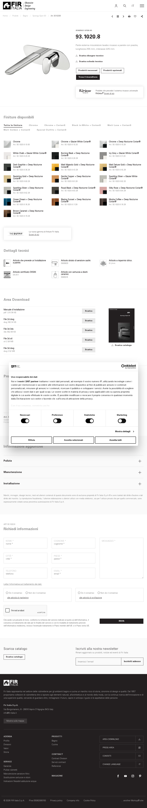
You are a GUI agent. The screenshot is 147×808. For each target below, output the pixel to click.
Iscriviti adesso (132, 661)
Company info (73, 800)
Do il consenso (15, 593)
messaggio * (108, 541)
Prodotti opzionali (112, 71)
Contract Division (59, 758)
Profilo (6, 741)
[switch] (57, 421)
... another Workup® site (132, 800)
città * (9, 556)
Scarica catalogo (123, 345)
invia (121, 621)
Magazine (57, 776)
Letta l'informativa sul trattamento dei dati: (23, 584)
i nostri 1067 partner (28, 381)
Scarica (88, 311)
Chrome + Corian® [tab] (55, 125)
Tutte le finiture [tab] (13, 125)
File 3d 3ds (8, 329)
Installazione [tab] (12, 483)
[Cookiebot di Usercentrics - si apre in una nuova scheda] (123, 366)
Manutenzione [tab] (13, 472)
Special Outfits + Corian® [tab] (52, 130)
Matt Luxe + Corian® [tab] (119, 125)
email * (58, 571)
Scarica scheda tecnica (90, 62)
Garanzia (7, 766)
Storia (6, 752)
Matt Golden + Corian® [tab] (17, 130)
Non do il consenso (37, 593)
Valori (6, 748)
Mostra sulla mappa (15, 721)
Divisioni (7, 744)
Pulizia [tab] (8, 461)
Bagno (54, 741)
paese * (58, 556)
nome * (10, 541)
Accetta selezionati (73, 440)
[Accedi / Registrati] (116, 5)
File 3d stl (8, 339)
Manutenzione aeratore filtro (16, 774)
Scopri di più (109, 93)
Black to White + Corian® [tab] (86, 125)
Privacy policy (56, 800)
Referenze (56, 766)
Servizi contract (59, 762)
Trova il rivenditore (87, 77)
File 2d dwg (9, 319)
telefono (11, 571)
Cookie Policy (89, 800)
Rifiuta (31, 440)
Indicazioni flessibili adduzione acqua (20, 781)
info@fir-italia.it (10, 713)
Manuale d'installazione (14, 310)
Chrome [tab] (33, 125)
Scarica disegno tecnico (91, 56)
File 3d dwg (9, 348)
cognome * (60, 541)
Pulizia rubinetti (10, 770)
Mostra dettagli (122, 431)
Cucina (55, 744)
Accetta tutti (115, 440)
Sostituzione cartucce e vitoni (17, 777)
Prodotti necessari (87, 71)
